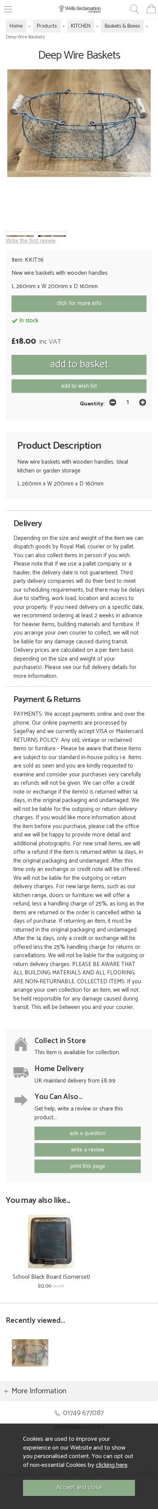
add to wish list (79, 386)
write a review (87, 1150)
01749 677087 (83, 1413)
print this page (88, 1166)
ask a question (87, 1133)
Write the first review (31, 241)
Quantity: (92, 404)
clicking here (111, 1465)
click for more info (79, 303)
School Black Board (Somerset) (51, 1277)
